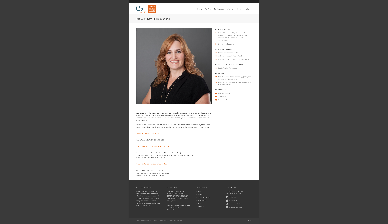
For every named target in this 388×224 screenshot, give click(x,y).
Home (199, 191)
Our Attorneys (202, 200)
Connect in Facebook (235, 207)
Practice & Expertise (204, 197)
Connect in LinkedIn (235, 204)
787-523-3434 (233, 197)
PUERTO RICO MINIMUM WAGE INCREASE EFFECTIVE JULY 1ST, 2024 (178, 206)
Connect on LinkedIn (225, 100)
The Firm (200, 194)
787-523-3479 (222, 97)
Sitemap (249, 221)
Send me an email (224, 93)
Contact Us (201, 206)
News (199, 203)
